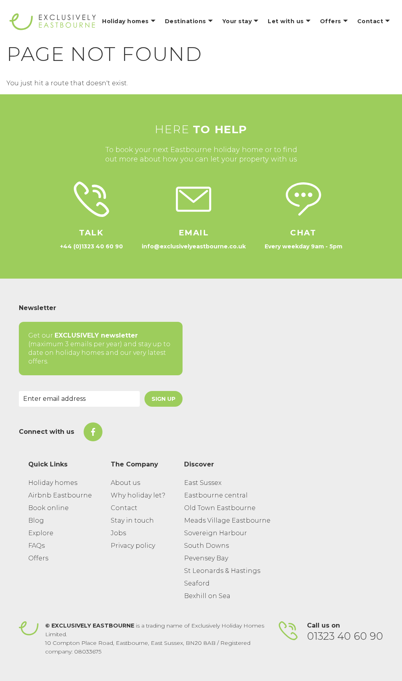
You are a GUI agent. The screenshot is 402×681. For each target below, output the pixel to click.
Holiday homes (52, 482)
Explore (40, 533)
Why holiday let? (138, 495)
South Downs (206, 545)
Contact (124, 508)
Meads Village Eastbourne (227, 520)
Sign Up (163, 398)
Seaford (197, 583)
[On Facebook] (93, 431)
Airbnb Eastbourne (60, 495)
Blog (36, 520)
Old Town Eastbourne (220, 508)
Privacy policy (133, 545)
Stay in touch (132, 520)
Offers (38, 558)
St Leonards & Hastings (222, 571)
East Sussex (202, 482)
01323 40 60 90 (345, 636)
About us (125, 482)
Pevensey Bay (206, 558)
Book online (48, 508)
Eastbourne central (216, 495)
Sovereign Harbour (215, 533)
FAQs (36, 545)
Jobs (118, 533)
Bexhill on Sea (207, 596)
